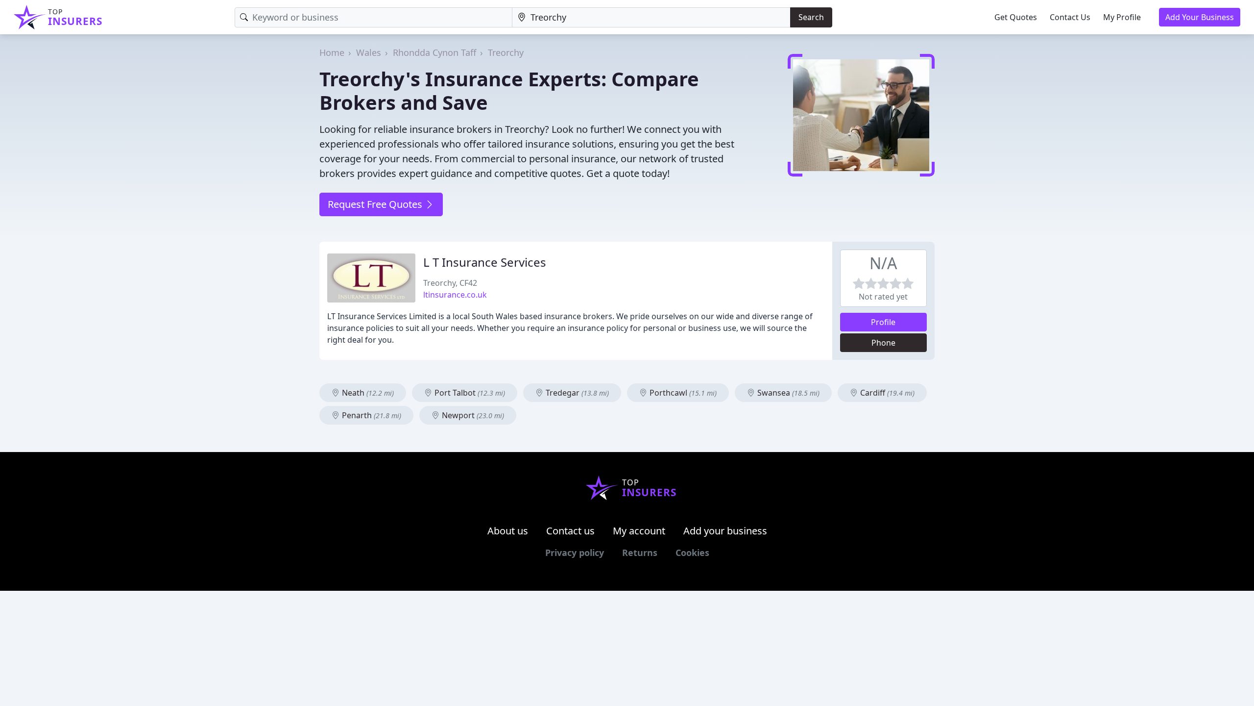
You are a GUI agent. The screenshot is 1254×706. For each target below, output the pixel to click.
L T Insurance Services (484, 262)
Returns (639, 552)
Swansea (787, 392)
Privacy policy (574, 552)
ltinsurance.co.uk (455, 294)
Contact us (570, 530)
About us (507, 530)
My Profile (1122, 17)
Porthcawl (682, 392)
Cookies (692, 552)
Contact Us (1070, 17)
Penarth (370, 415)
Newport (472, 415)
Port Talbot (469, 392)
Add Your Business (1199, 17)
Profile (883, 322)
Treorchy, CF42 (450, 282)
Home (331, 52)
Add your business (725, 530)
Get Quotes (1015, 17)
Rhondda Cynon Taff (434, 52)
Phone (883, 342)
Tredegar (576, 392)
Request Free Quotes (376, 204)
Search (811, 17)
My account (639, 530)
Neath (367, 392)
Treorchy (506, 52)
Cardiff (886, 392)
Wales (368, 52)
